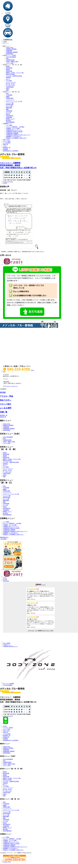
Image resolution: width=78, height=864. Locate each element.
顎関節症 (8, 77)
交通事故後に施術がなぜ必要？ (14, 131)
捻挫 (7, 93)
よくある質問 (6, 142)
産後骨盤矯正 (9, 53)
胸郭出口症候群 (10, 74)
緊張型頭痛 (9, 68)
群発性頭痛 (9, 71)
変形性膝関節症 (10, 122)
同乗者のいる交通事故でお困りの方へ (16, 138)
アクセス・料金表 (8, 727)
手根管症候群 (9, 87)
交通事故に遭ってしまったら (14, 130)
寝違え (8, 88)
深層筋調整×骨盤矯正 (12, 52)
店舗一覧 (5, 144)
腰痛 (7, 109)
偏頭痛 (8, 69)
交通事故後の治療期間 (12, 133)
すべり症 (8, 112)
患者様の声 (3, 417)
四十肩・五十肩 (10, 83)
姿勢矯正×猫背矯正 (11, 49)
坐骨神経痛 (9, 111)
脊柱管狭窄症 (9, 115)
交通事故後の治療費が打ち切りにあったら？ (18, 134)
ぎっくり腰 (9, 106)
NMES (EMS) (9, 47)
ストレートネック (11, 82)
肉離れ (8, 96)
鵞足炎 (8, 114)
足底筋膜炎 (9, 117)
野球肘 (8, 66)
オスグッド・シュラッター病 (14, 101)
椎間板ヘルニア (10, 119)
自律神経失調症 (10, 60)
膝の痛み (8, 120)
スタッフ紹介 (6, 141)
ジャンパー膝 (9, 103)
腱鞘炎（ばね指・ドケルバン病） (15, 72)
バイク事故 (9, 125)
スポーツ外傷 (9, 63)
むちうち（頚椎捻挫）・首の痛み (15, 126)
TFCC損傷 (9, 80)
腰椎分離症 (9, 107)
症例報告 (5, 149)
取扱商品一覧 (6, 147)
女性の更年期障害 (11, 57)
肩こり (8, 79)
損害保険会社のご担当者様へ (11, 150)
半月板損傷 (9, 95)
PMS (7, 58)
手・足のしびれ (10, 85)
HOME (3, 392)
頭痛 (7, 90)
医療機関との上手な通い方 (13, 136)
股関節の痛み (9, 98)
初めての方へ (6, 139)
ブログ (5, 146)
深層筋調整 (9, 50)
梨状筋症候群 (9, 104)
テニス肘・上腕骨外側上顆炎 (14, 76)
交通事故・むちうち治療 (13, 128)
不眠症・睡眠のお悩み (12, 61)
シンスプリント (10, 99)
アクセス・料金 (6, 396)
